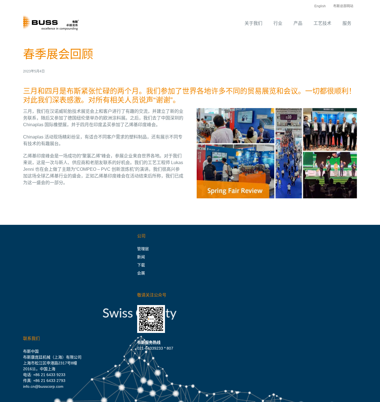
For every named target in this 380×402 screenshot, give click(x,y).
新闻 (141, 257)
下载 (141, 265)
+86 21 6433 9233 (49, 374)
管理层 (143, 249)
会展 (141, 273)
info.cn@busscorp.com (43, 386)
